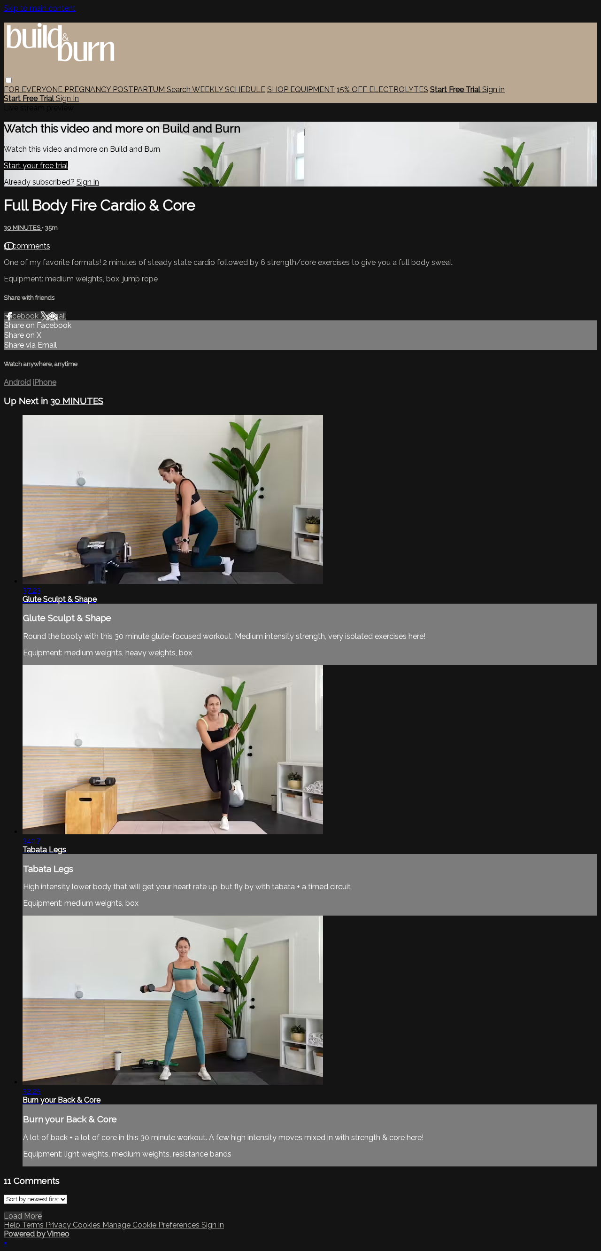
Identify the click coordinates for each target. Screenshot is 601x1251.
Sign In (67, 98)
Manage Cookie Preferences (151, 1224)
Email (56, 315)
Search (179, 89)
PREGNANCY (88, 89)
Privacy (59, 1224)
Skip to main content (40, 8)
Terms (34, 1224)
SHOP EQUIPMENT (301, 89)
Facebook (22, 315)
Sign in (493, 89)
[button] (9, 80)
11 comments (27, 245)
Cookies (87, 1224)
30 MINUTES (23, 227)
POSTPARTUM (140, 89)
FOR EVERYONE (34, 89)
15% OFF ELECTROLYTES (382, 89)
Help (13, 1224)
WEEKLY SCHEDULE (228, 89)
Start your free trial (36, 165)
